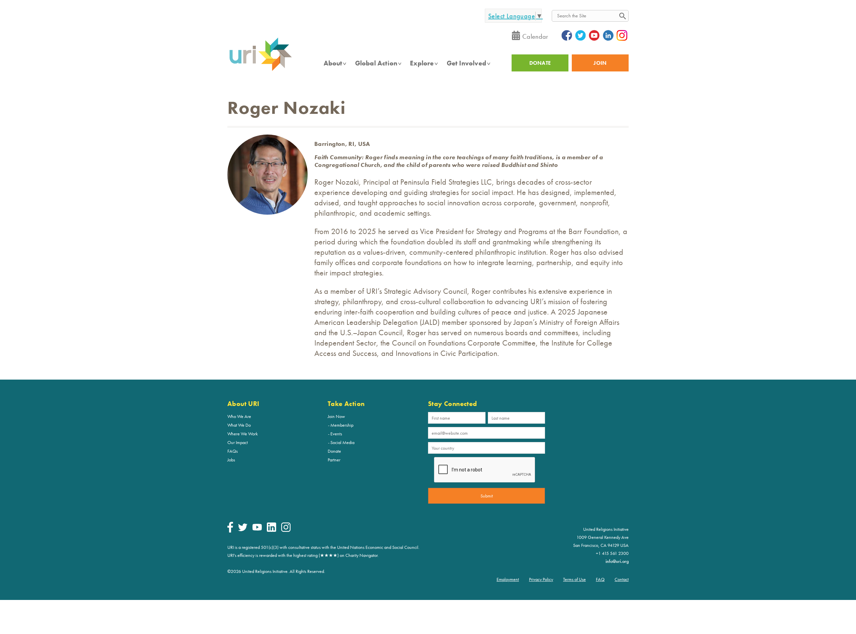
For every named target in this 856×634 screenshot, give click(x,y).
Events (336, 434)
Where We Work (242, 434)
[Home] (260, 70)
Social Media (342, 442)
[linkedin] (271, 530)
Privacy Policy (541, 579)
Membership (341, 425)
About (333, 63)
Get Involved (466, 63)
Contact (622, 579)
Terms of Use (574, 579)
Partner (334, 460)
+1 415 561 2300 (612, 553)
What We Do (239, 425)
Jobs (231, 460)
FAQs (232, 451)
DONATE (540, 62)
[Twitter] (242, 529)
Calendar (535, 36)
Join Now (336, 416)
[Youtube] (257, 529)
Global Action (376, 63)
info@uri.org (617, 561)
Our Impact (237, 442)
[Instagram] (286, 530)
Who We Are (239, 416)
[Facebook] (230, 531)
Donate (334, 451)
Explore (422, 63)
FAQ (600, 579)
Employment (508, 579)
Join (600, 62)
